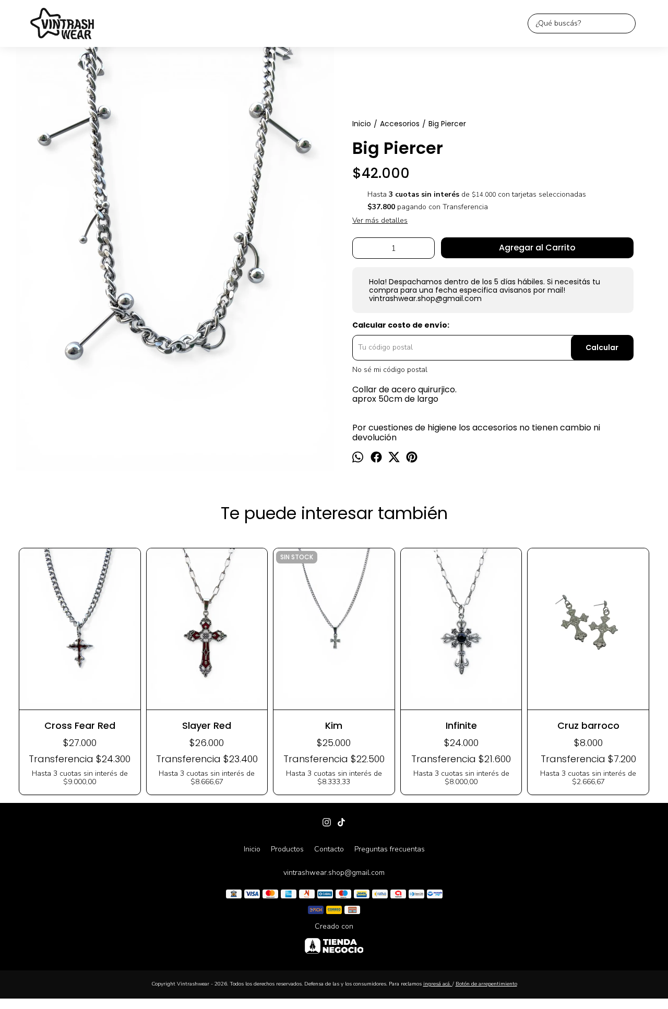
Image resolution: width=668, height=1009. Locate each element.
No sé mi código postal (389, 369)
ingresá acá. (437, 984)
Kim (333, 725)
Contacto (329, 849)
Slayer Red (206, 725)
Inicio (252, 849)
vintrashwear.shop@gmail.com (334, 873)
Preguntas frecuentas (389, 849)
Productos (287, 849)
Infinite (461, 725)
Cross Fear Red (79, 725)
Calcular (602, 347)
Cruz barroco (588, 725)
